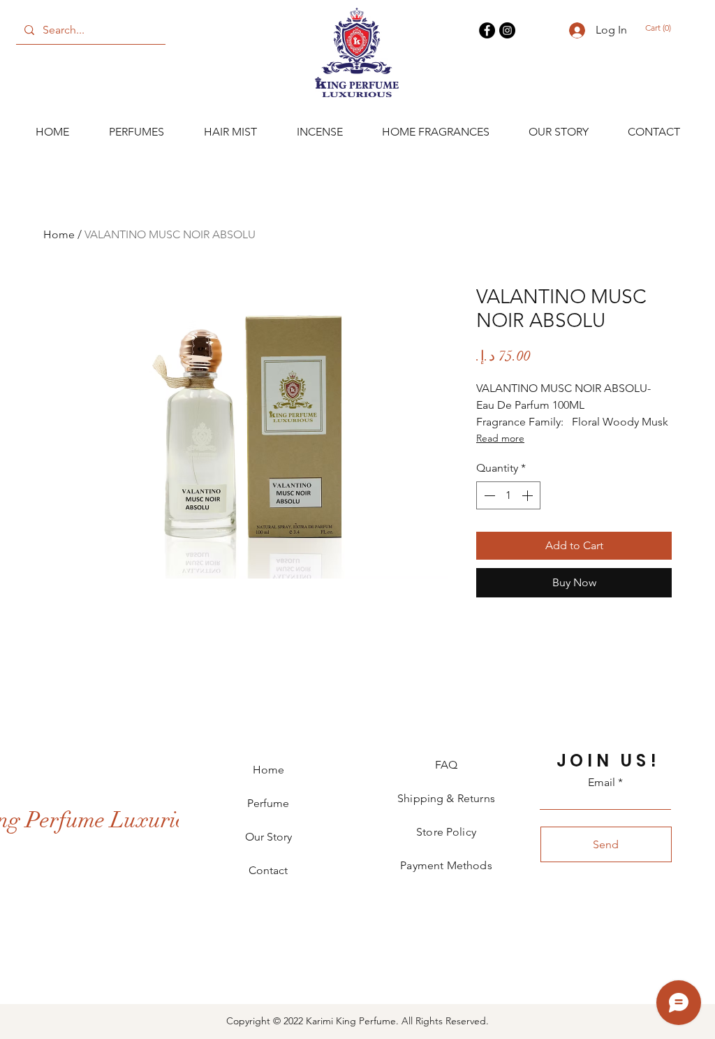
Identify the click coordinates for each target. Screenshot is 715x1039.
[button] (665, 28)
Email (601, 782)
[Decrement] (488, 495)
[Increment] (528, 495)
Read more (500, 438)
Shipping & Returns (446, 798)
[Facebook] (487, 30)
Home (59, 234)
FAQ (446, 764)
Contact (268, 870)
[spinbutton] (508, 495)
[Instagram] (507, 30)
